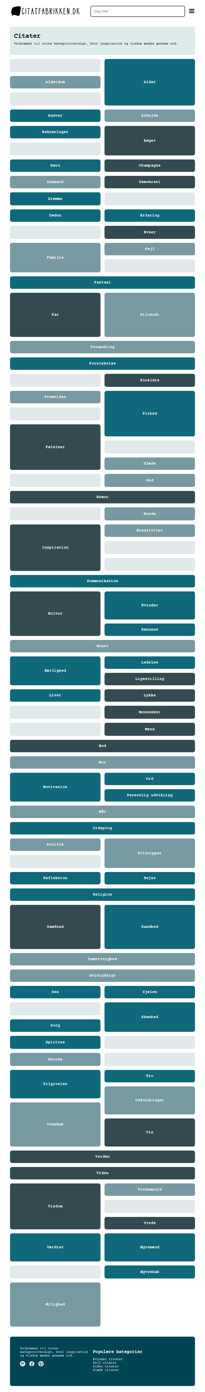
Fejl (150, 249)
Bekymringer (55, 132)
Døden (55, 215)
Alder (150, 82)
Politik (55, 844)
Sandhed (149, 927)
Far (55, 315)
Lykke (150, 695)
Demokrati (150, 182)
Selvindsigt (102, 975)
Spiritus (55, 1042)
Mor (102, 762)
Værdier (55, 1247)
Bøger (150, 141)
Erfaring (149, 215)
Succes (55, 1059)
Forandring (102, 347)
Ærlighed (55, 1304)
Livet (55, 695)
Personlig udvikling (150, 795)
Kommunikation (102, 581)
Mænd (150, 729)
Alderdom (55, 82)
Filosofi (149, 315)
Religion (102, 894)
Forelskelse (102, 363)
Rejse (150, 878)
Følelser (55, 447)
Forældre (149, 380)
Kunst (102, 646)
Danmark (55, 182)
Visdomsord (150, 1189)
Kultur (55, 613)
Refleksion (55, 878)
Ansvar (55, 116)
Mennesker (150, 712)
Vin (149, 1132)
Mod (102, 746)
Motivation (55, 787)
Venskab (55, 1124)
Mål (102, 812)
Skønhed (149, 1017)
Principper (150, 853)
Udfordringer (149, 1100)
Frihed (150, 414)
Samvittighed (102, 959)
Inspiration (55, 547)
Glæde (150, 463)
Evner (150, 232)
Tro (149, 1076)
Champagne (150, 165)
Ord (149, 779)
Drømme (55, 199)
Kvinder (149, 605)
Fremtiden (55, 397)
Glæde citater (106, 1370)
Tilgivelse (55, 1084)
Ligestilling (149, 679)
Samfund (55, 927)
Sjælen (150, 992)
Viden (102, 1173)
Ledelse (149, 662)
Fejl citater (105, 1363)
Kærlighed (55, 671)
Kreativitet (150, 530)
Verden (102, 1157)
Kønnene (149, 630)
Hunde (150, 514)
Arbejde (149, 116)
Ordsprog (102, 828)
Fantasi (102, 282)
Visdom (55, 1206)
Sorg (55, 1025)
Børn (55, 165)
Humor (102, 497)
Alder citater (106, 1366)
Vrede (150, 1223)
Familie (55, 257)
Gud (149, 480)
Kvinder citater (108, 1359)
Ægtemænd (149, 1247)
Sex (55, 992)
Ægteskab (149, 1272)
